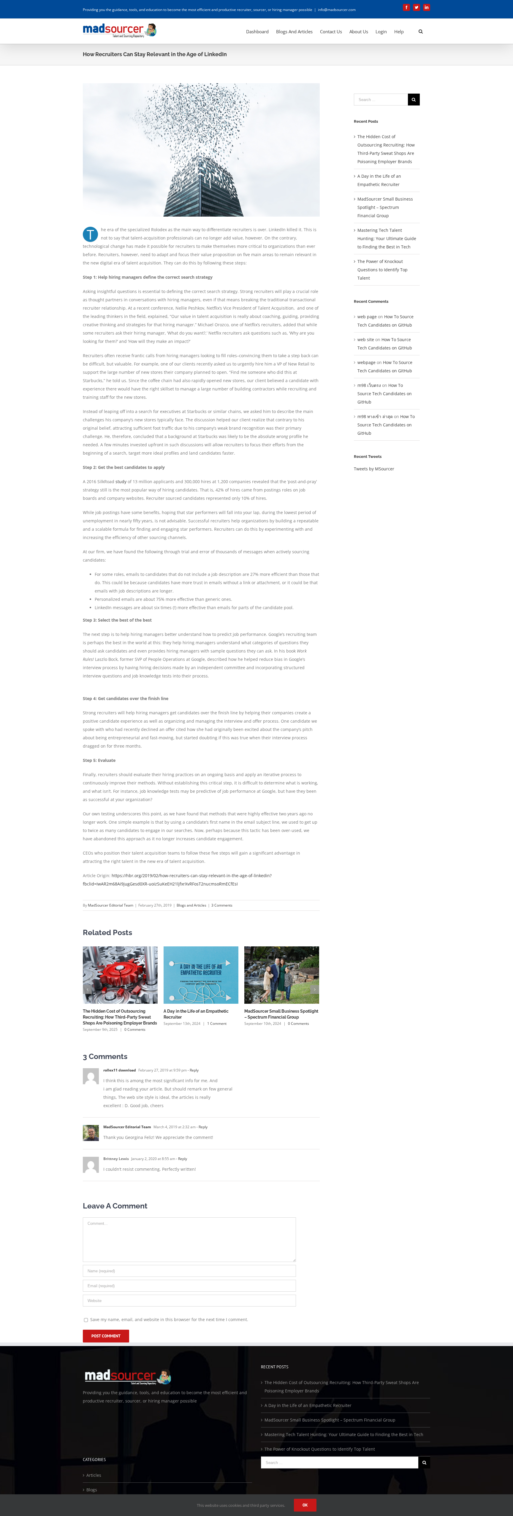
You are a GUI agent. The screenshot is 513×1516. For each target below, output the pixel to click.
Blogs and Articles (191, 905)
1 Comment (217, 1023)
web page (367, 316)
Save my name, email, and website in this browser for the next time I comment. (169, 1319)
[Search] (421, 31)
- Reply (193, 1070)
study (120, 481)
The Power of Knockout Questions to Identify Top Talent (382, 270)
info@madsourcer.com (337, 9)
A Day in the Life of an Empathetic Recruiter (308, 1405)
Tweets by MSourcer (374, 469)
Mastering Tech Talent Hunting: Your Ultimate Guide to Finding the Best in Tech (386, 238)
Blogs (91, 1490)
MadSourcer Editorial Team (110, 905)
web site (365, 339)
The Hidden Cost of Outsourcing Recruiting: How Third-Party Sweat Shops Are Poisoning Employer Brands (120, 1017)
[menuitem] (257, 31)
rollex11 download (119, 1070)
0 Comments (134, 1029)
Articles (93, 1475)
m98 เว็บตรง (369, 385)
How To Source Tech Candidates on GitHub (384, 393)
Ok (305, 1505)
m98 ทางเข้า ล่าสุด (375, 416)
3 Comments (221, 905)
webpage (366, 362)
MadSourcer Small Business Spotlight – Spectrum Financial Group (385, 207)
